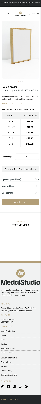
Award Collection (8, 353)
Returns (4, 366)
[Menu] (3, 14)
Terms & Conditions (9, 375)
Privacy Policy (6, 362)
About (3, 335)
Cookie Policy (6, 371)
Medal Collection (8, 348)
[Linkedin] (14, 386)
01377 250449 (7, 322)
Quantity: (7, 156)
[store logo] (20, 14)
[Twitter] (2, 386)
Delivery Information (9, 358)
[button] (19, 81)
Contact (4, 344)
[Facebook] (8, 386)
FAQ (3, 340)
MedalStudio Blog (8, 331)
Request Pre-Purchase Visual (20, 169)
